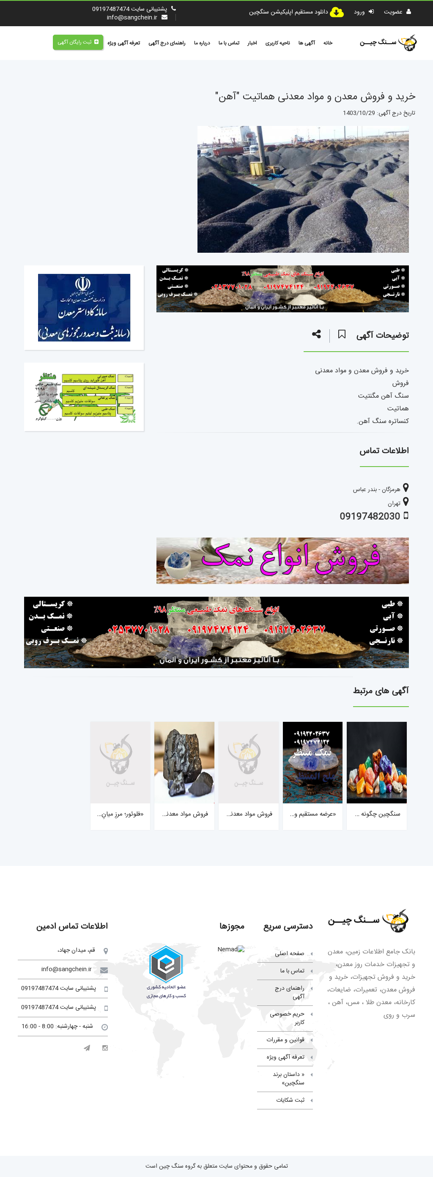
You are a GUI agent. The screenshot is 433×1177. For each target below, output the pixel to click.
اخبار (252, 43)
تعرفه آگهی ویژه (123, 43)
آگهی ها (307, 43)
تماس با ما (229, 43)
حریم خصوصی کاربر (287, 1018)
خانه (327, 43)
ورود (360, 12)
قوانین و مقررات (285, 1040)
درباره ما (202, 43)
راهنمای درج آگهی (167, 43)
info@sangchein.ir (132, 18)
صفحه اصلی (289, 954)
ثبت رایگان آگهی (74, 42)
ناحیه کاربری (278, 43)
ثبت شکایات (290, 1100)
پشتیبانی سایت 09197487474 (129, 9)
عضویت (394, 12)
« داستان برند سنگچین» (288, 1078)
